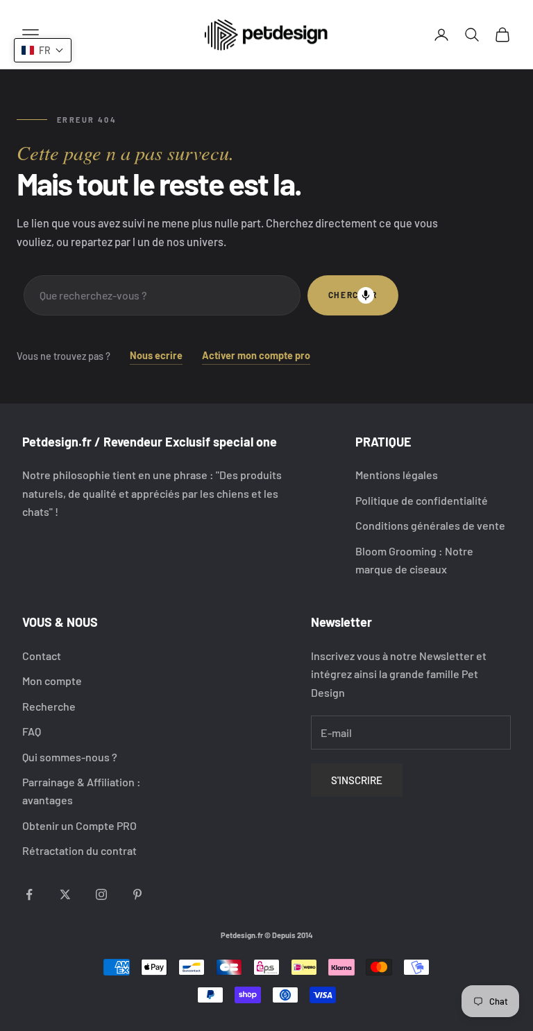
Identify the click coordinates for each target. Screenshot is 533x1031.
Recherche (49, 706)
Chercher (353, 295)
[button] (43, 50)
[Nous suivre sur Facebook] (29, 894)
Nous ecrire (156, 355)
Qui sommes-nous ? (69, 756)
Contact (41, 655)
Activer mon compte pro (256, 355)
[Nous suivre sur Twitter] (65, 894)
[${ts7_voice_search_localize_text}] (365, 295)
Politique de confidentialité (421, 500)
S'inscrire (356, 780)
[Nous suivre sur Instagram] (101, 894)
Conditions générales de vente (430, 525)
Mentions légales (396, 474)
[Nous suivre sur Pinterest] (137, 894)
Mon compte (52, 680)
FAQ (31, 731)
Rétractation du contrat (79, 850)
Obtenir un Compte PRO (79, 825)
